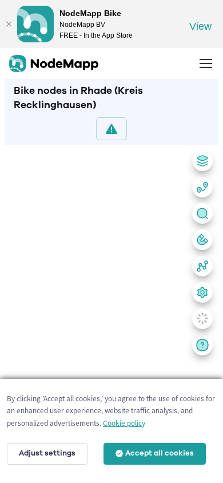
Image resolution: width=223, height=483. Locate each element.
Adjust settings (47, 453)
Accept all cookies (159, 453)
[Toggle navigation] (205, 63)
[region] (111, 311)
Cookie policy (124, 423)
